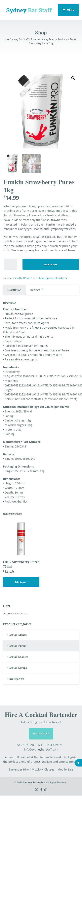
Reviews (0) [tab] (37, 290)
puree (50, 278)
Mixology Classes (43, 769)
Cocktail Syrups (17, 668)
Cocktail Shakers (17, 657)
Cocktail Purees (23, 278)
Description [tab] (14, 290)
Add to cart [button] (21, 582)
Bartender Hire (19, 769)
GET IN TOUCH (41, 733)
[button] (73, 78)
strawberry (61, 278)
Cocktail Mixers (17, 635)
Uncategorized (15, 679)
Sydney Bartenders (34, 782)
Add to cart (50, 264)
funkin (42, 278)
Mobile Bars (65, 769)
